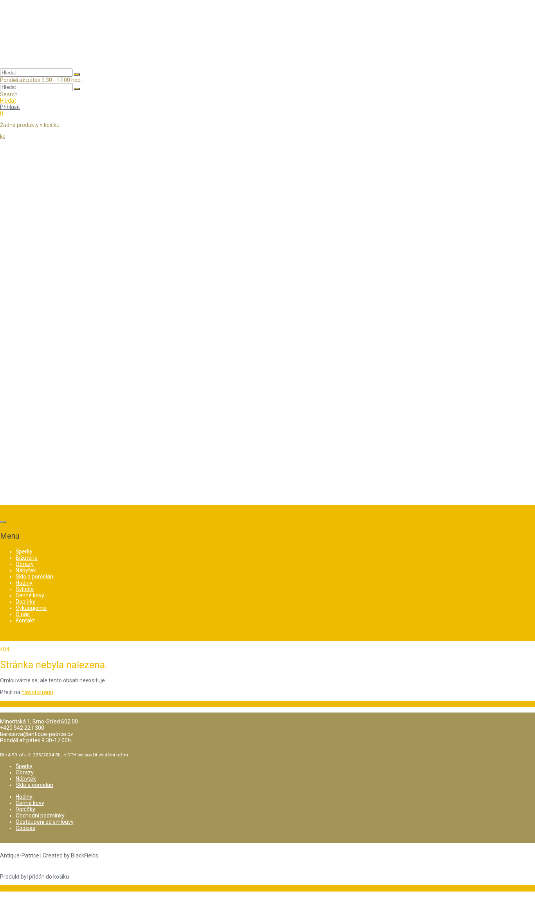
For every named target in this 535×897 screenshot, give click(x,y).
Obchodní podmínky (40, 815)
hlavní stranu (37, 692)
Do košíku (11, 888)
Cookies (25, 828)
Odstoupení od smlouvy (45, 822)
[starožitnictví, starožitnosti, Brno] (39, 58)
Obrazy (25, 772)
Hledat (8, 101)
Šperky (24, 766)
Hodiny (24, 797)
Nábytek (26, 779)
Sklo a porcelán (34, 785)
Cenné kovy (30, 803)
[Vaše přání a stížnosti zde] (267, 494)
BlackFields (84, 855)
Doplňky (25, 809)
